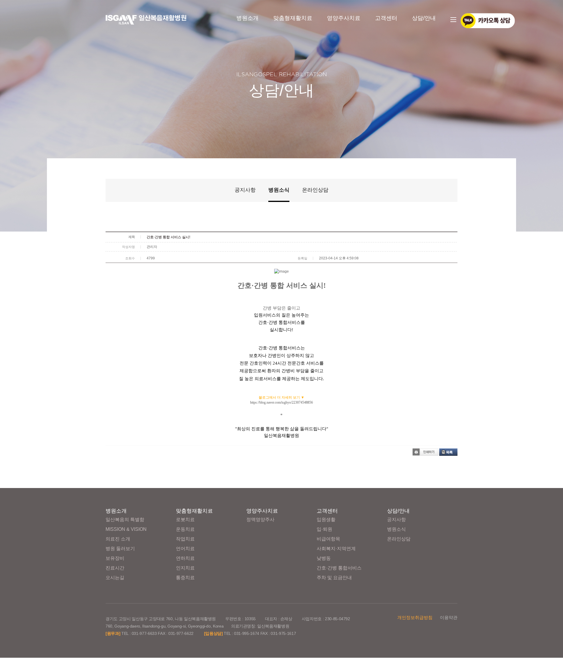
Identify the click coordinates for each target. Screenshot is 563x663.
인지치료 (185, 567)
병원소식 (278, 190)
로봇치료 (185, 519)
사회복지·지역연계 (336, 548)
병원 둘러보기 (120, 548)
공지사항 (245, 190)
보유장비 (115, 558)
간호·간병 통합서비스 (339, 567)
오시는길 (115, 577)
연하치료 (185, 558)
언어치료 (185, 548)
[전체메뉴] (453, 20)
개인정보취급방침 (415, 617)
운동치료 (185, 529)
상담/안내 (424, 18)
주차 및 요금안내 (334, 577)
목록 (449, 452)
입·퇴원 (324, 529)
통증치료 (185, 577)
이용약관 (448, 617)
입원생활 (326, 519)
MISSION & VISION (126, 529)
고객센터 (386, 18)
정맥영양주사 (260, 519)
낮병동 (324, 558)
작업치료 (185, 538)
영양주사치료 (343, 18)
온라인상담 (315, 190)
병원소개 (247, 18)
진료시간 (115, 567)
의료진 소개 (118, 538)
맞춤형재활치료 (292, 18)
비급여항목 (328, 538)
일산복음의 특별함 (125, 519)
